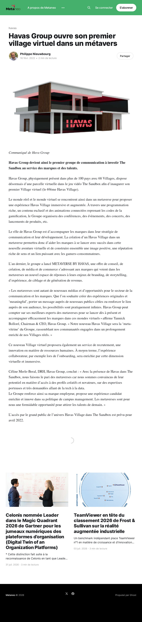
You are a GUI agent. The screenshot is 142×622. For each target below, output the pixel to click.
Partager (125, 55)
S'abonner (126, 7)
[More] (63, 7)
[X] (66, 593)
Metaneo (10, 595)
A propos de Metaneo (42, 7)
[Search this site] (89, 7)
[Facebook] (73, 593)
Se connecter (104, 7)
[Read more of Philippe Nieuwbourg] (13, 56)
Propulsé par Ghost (125, 595)
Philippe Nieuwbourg (35, 54)
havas (13, 28)
